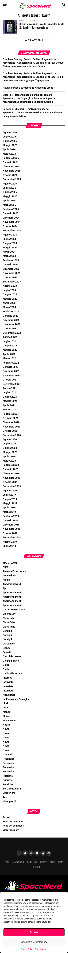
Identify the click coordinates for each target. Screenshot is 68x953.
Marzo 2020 (9, 460)
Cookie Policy (27, 949)
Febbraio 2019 (11, 516)
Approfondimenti (12, 592)
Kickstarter (9, 694)
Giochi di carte (11, 660)
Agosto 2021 (10, 388)
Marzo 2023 (9, 307)
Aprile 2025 (9, 200)
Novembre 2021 (11, 375)
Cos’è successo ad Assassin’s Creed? (34, 87)
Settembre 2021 (12, 384)
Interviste (8, 682)
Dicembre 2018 (11, 524)
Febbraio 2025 (11, 209)
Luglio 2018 (9, 546)
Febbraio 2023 (11, 311)
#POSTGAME (10, 562)
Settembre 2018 (12, 537)
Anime (6, 579)
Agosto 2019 (10, 490)
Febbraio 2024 (11, 260)
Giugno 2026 (10, 141)
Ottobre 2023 (10, 277)
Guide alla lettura (12, 673)
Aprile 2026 (9, 149)
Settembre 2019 (12, 486)
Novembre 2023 (11, 273)
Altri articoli (34, 40)
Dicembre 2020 (11, 422)
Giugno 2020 (10, 448)
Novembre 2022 (11, 324)
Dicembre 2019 (11, 473)
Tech (5, 797)
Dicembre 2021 (11, 371)
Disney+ (7, 648)
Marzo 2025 (9, 205)
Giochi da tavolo (12, 656)
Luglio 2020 (9, 443)
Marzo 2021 (9, 409)
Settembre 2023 (12, 281)
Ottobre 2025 (10, 175)
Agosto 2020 (10, 439)
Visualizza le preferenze (34, 941)
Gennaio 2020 (10, 469)
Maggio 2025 (10, 196)
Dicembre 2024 (11, 217)
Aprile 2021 (9, 405)
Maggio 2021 (10, 401)
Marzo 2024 (9, 256)
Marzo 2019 (9, 511)
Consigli (7, 630)
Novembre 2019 (11, 477)
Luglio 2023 (9, 290)
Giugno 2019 (10, 499)
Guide (6, 665)
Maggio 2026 (10, 145)
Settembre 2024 (12, 230)
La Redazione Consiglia (16, 699)
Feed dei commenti (13, 825)
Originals (8, 754)
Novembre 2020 (11, 426)
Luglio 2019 (9, 494)
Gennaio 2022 (10, 366)
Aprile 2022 (9, 354)
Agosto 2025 (10, 183)
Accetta (34, 932)
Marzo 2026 (9, 153)
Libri (5, 703)
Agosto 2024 (10, 234)
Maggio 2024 (10, 247)
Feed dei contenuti (13, 821)
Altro (5, 567)
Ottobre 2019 (10, 482)
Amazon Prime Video (14, 571)
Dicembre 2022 (11, 320)
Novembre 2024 (11, 221)
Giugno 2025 (10, 192)
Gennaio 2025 (10, 213)
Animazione (9, 575)
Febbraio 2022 (11, 362)
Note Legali (40, 949)
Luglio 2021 (9, 392)
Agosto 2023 (10, 285)
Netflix (6, 724)
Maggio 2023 (10, 298)
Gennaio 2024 (10, 264)
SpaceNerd (9, 792)
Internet (7, 677)
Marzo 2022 (9, 358)
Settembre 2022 (12, 332)
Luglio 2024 (9, 239)
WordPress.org (11, 830)
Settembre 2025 (12, 179)
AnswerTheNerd (12, 584)
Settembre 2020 (12, 435)
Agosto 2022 (10, 337)
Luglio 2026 (9, 136)
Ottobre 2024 (10, 226)
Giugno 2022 (10, 345)
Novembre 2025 (11, 170)
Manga (6, 712)
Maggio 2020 (10, 452)
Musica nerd (9, 720)
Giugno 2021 (10, 396)
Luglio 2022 (9, 341)
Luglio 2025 (9, 187)
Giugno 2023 (10, 294)
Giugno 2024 (10, 243)
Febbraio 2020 (11, 464)
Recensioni (9, 758)
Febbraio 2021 (11, 413)
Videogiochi (9, 801)
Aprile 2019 (9, 507)
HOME (7, 862)
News (6, 728)
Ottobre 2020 (10, 430)
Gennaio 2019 (10, 520)
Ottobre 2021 (10, 379)
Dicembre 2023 (11, 268)
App (5, 588)
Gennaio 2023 (10, 315)
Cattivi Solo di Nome (14, 609)
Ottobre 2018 (10, 533)
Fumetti (7, 652)
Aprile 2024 (9, 251)
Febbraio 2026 (11, 158)
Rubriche (8, 775)
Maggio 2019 (10, 503)
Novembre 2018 (11, 528)
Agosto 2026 (10, 132)
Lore (5, 707)
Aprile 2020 (9, 456)
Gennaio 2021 (10, 418)
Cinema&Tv (9, 613)
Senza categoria (12, 788)
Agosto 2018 (10, 541)
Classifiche (9, 618)
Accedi (6, 817)
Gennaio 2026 (10, 162)
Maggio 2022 (10, 349)
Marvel (6, 716)
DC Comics (9, 643)
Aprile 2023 (9, 303)
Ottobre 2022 (10, 328)
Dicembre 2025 (11, 166)
